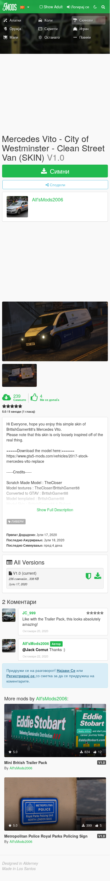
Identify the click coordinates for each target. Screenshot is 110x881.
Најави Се (66, 670)
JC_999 (29, 612)
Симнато (19, 399)
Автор (56, 644)
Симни (58, 171)
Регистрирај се (21, 675)
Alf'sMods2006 (47, 199)
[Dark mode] (95, 6)
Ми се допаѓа (49, 399)
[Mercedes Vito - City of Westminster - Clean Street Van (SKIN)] (55, 331)
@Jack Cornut (35, 649)
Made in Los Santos (19, 868)
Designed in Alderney (20, 863)
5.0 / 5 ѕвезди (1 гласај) (18, 411)
